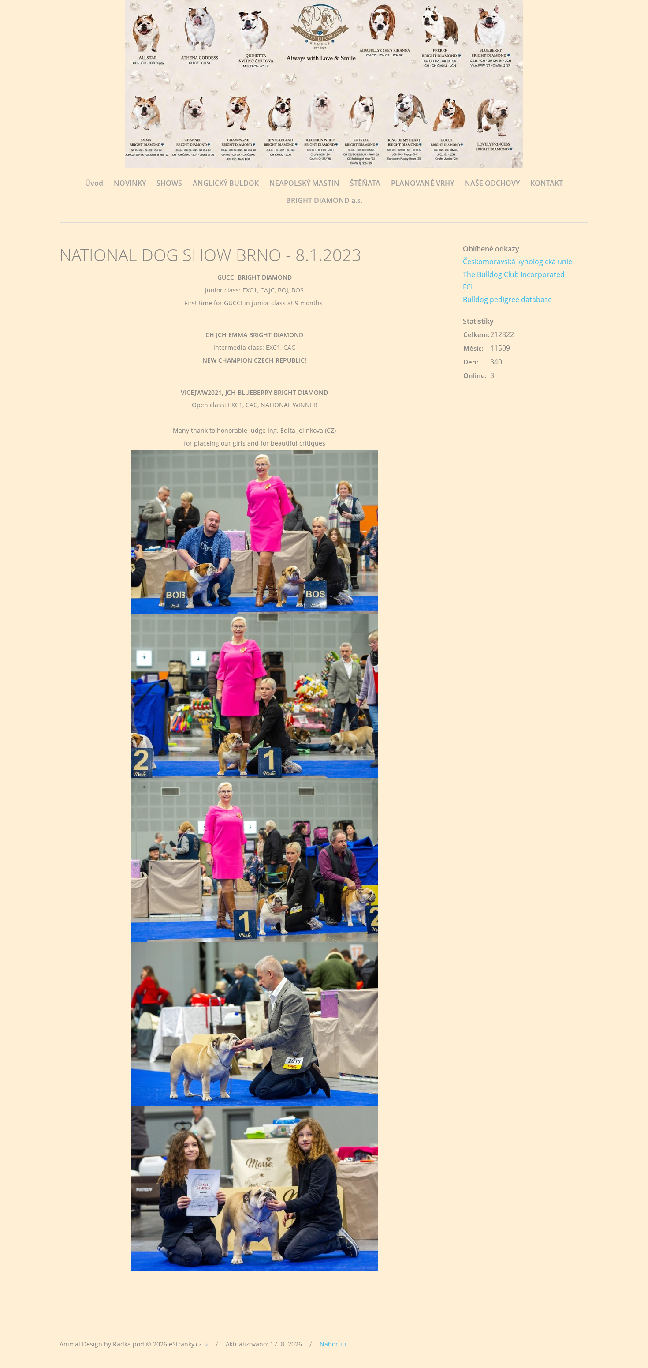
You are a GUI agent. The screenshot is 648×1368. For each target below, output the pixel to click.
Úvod (94, 183)
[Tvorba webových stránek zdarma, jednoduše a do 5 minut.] (207, 1344)
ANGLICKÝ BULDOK (226, 183)
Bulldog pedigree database (507, 299)
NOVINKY (130, 183)
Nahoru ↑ (333, 1344)
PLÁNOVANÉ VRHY (422, 183)
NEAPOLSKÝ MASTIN (304, 183)
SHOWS (169, 183)
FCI (468, 287)
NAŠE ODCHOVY (492, 183)
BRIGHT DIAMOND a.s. (324, 200)
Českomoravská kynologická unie (517, 261)
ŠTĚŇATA (365, 183)
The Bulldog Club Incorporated (514, 274)
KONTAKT (546, 183)
